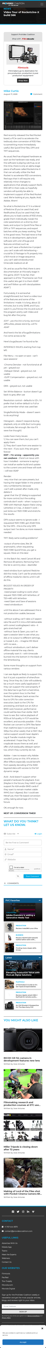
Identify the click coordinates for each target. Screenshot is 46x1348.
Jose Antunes (19, 1064)
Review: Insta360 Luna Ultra (27, 928)
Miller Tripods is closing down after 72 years (21, 1148)
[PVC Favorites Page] (39, 900)
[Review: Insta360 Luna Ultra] (9, 927)
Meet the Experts (9, 1254)
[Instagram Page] (23, 1211)
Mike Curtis (11, 90)
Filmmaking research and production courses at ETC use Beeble (21, 1105)
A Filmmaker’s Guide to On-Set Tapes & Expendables (27, 986)
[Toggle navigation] (42, 4)
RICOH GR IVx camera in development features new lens (22, 1059)
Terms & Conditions (33, 1316)
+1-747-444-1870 (11, 1227)
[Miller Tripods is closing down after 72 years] (23, 1128)
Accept (23, 1342)
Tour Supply (7, 1281)
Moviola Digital (8, 1289)
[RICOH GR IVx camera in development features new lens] (23, 1039)
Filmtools (6, 1274)
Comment (37, 94)
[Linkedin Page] (28, 1211)
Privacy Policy (6, 1318)
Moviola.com (7, 1285)
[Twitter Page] (18, 1211)
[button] (42, 1328)
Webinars (6, 1258)
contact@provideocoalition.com (18, 1231)
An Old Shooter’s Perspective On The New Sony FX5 (27, 1006)
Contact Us (6, 1262)
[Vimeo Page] (33, 1211)
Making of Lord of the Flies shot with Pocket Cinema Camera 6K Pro (22, 1194)
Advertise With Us (9, 1243)
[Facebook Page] (13, 1211)
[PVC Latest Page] (39, 958)
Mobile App (7, 1247)
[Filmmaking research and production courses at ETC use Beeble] (23, 1084)
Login (39, 834)
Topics (4, 1251)
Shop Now (23, 80)
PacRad (5, 1277)
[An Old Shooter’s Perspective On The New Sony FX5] (9, 1005)
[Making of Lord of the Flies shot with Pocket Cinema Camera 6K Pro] (23, 1172)
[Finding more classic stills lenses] (9, 947)
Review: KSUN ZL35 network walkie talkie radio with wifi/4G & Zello (27, 939)
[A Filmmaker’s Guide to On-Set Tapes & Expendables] (9, 984)
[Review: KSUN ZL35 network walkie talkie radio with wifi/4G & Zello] (9, 937)
